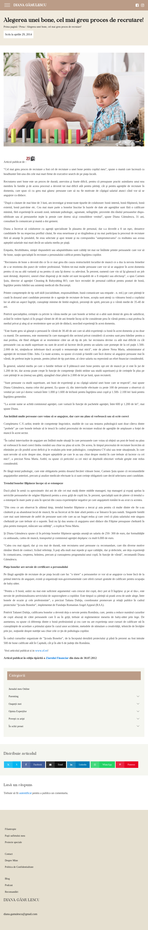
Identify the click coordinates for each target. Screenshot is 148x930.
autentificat (25, 793)
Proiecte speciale (13, 842)
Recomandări (11, 892)
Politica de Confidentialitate (19, 867)
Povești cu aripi (75, 718)
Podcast (9, 885)
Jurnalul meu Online (19, 689)
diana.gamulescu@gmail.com (20, 914)
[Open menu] (7, 5)
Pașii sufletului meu (15, 835)
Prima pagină (10, 26)
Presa (22, 26)
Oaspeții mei (75, 703)
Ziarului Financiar (57, 657)
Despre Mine (11, 860)
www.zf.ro (40, 650)
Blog (7, 878)
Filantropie (10, 829)
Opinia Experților (75, 711)
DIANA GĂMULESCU (30, 5)
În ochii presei (75, 726)
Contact (9, 854)
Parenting (75, 696)
